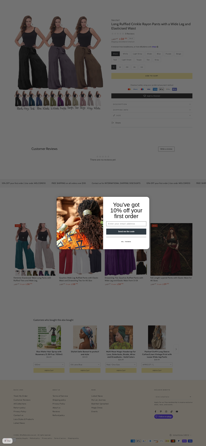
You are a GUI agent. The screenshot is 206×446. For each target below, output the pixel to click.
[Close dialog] (146, 199)
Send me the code (126, 232)
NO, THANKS (126, 241)
